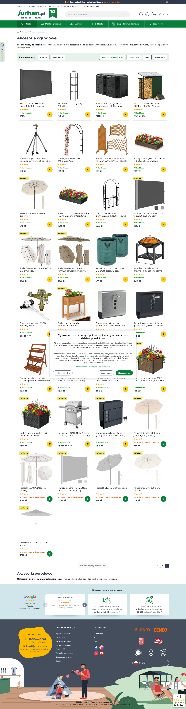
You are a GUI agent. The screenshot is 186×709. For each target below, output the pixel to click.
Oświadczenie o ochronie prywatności (93, 367)
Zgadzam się (124, 373)
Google (89, 360)
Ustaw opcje (106, 373)
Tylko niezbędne (63, 373)
